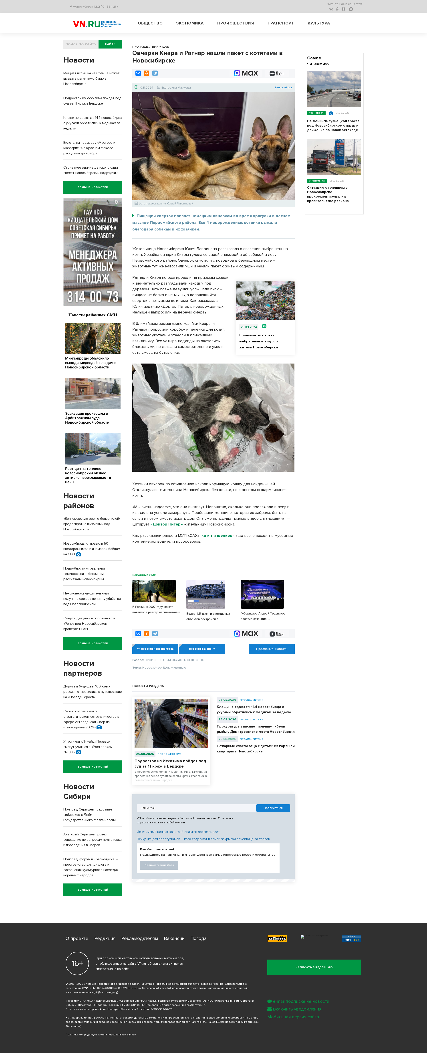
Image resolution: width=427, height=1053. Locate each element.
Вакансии (174, 938)
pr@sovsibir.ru (127, 1009)
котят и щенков (216, 535)
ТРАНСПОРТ (316, 113)
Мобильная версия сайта (293, 1017)
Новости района (200, 649)
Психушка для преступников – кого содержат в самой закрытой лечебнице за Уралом (203, 839)
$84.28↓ (113, 6)
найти (110, 44)
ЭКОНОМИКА (317, 180)
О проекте (77, 938)
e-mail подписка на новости (301, 1001)
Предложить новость (271, 649)
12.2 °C (99, 6)
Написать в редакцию (314, 967)
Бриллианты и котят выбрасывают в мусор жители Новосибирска (258, 341)
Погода (198, 938)
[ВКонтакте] (138, 73)
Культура (319, 23)
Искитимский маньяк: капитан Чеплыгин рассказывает (178, 832)
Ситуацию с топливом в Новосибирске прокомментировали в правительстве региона (328, 194)
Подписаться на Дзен (159, 865)
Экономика (190, 23)
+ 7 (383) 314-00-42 (133, 1005)
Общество (150, 23)
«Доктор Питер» (167, 524)
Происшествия (235, 23)
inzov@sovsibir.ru (195, 1005)
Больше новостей (93, 187)
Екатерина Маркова (176, 87)
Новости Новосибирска (157, 649)
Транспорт (281, 23)
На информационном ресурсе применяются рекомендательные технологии (115, 1017)
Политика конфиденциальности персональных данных (101, 1034)
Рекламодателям (139, 938)
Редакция (104, 938)
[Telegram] (155, 73)
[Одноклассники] (146, 73)
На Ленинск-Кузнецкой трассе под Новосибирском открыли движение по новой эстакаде (333, 125)
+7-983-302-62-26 (161, 1009)
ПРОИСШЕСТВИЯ (169, 754)
